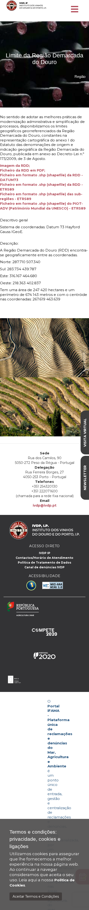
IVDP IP (44, 553)
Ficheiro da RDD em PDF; (22, 170)
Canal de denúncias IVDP (44, 567)
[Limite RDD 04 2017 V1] (30, 165)
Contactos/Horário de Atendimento (44, 558)
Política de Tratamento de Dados (44, 562)
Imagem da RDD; (15, 165)
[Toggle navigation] (74, 9)
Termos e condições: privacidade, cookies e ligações (35, 839)
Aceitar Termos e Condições (36, 896)
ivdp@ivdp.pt (44, 505)
